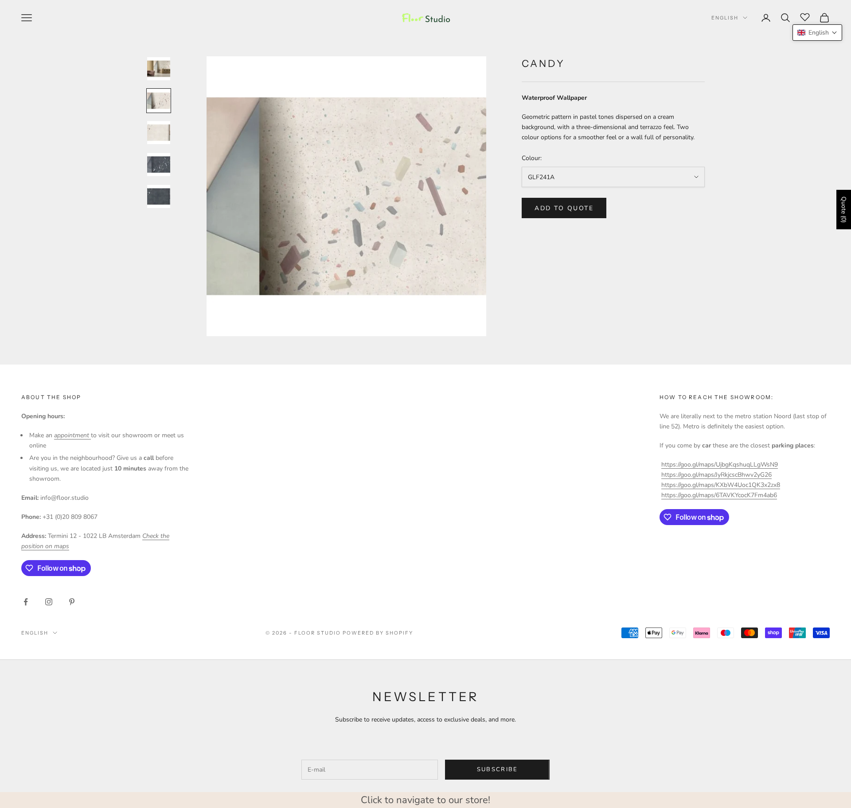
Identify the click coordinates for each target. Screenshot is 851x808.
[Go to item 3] (158, 132)
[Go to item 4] (158, 164)
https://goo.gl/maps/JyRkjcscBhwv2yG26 (716, 475)
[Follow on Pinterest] (71, 601)
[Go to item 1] (158, 68)
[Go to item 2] (158, 100)
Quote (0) (843, 209)
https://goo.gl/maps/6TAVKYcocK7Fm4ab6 (719, 495)
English (724, 18)
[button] (817, 32)
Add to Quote (564, 208)
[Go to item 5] (158, 196)
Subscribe (497, 769)
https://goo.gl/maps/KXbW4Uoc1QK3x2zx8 (720, 485)
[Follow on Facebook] (25, 601)
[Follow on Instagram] (48, 601)
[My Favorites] (805, 16)
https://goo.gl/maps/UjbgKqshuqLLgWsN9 (719, 464)
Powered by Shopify (378, 633)
